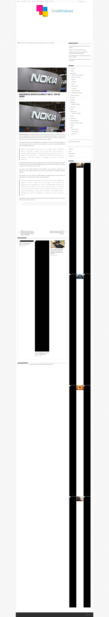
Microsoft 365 (24, 1)
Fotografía (74, 81)
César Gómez (22, 98)
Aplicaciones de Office (76, 113)
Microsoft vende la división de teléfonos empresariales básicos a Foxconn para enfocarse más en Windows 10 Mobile (27, 232)
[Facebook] (85, 615)
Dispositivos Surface (76, 104)
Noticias (23, 42)
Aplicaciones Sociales (76, 77)
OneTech (46, 1)
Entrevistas (73, 106)
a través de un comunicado (36, 136)
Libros (73, 83)
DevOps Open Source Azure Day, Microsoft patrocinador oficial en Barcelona (57, 232)
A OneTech (73, 68)
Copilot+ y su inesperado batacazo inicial (77, 49)
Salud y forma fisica (76, 90)
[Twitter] (80, 1)
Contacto (51, 1)
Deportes (73, 79)
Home (20, 42)
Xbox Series (74, 133)
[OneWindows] (54, 11)
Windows (18, 1)
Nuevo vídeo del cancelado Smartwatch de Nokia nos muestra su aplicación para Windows (57, 251)
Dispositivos (73, 102)
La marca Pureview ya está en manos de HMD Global (42, 353)
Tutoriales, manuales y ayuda (76, 122)
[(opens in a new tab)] (79, 165)
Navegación (74, 88)
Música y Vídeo (75, 86)
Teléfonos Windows (74, 120)
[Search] (92, 1)
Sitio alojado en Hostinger (74, 141)
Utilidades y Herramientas (77, 92)
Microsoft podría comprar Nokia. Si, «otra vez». (25, 243)
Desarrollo (73, 100)
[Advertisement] (54, 28)
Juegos (72, 109)
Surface (33, 1)
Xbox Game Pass (75, 131)
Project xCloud (75, 129)
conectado (40, 364)
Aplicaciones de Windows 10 (77, 75)
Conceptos (73, 97)
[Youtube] (81, 1)
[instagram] (83, 1)
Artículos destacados (40, 1)
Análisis (72, 70)
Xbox (72, 127)
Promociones (73, 118)
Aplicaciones (73, 73)
